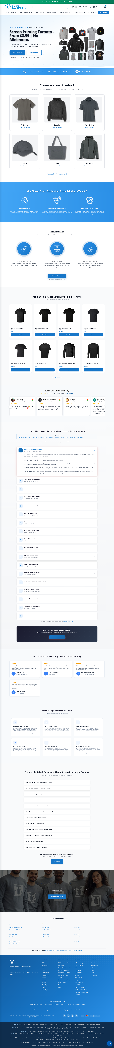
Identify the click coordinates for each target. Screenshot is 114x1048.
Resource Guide (63, 960)
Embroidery (78, 968)
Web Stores (91, 12)
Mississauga (75, 950)
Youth (43, 987)
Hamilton (70, 950)
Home (11, 27)
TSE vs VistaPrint (61, 1039)
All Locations (91, 1031)
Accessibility (76, 1042)
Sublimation (78, 975)
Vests (48, 1028)
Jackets (44, 980)
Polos (43, 970)
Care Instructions (80, 437)
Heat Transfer (78, 977)
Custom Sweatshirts (24, 12)
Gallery (92, 972)
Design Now (103, 12)
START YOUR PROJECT (57, 896)
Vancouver (50, 950)
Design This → (20, 334)
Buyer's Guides (62, 982)
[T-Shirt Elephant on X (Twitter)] (64, 1015)
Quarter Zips (100, 1027)
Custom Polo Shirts (78, 932)
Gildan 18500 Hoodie (56, 1033)
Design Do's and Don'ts (64, 968)
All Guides (59, 1035)
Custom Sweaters (77, 1038)
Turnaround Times (35, 437)
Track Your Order (79, 987)
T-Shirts (44, 963)
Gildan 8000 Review (82, 1033)
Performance (45, 975)
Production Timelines (13, 936)
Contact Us (94, 975)
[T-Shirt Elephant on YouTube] (76, 1015)
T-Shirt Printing (79, 963)
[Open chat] (109, 1043)
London (79, 1031)
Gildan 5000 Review (45, 927)
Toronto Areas (57, 437)
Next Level (35, 1024)
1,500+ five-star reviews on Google (39, 1010)
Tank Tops (45, 985)
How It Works (78, 985)
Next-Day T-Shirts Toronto (14, 943)
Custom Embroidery (66, 1038)
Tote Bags (45, 990)
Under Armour (68, 1024)
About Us (93, 963)
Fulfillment (77, 994)
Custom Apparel (51, 12)
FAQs (59, 987)
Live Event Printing (79, 982)
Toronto (31, 1004)
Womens (44, 977)
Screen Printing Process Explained (15, 927)
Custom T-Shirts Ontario (21, 27)
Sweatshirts (45, 965)
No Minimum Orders (98, 1038)
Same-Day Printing (12, 939)
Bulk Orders (51, 437)
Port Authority (96, 1024)
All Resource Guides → (46, 936)
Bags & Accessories (65, 12)
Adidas (61, 1024)
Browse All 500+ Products (56, 174)
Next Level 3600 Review (46, 932)
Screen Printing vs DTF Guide (14, 929)
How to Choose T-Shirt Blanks (14, 932)
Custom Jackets (77, 936)
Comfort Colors (43, 1024)
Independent (81, 1024)
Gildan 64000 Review (32, 1033)
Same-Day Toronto (80, 1004)
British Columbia (70, 1004)
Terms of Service (25, 1042)
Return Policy (46, 1042)
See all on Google (69, 393)
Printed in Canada (80, 1010)
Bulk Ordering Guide (13, 934)
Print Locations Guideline (65, 963)
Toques (77, 1027)
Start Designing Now (57, 637)
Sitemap (68, 1042)
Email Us (89, 71)
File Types (61, 965)
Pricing (29, 437)
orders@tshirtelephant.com (68, 621)
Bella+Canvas (27, 1024)
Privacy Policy (36, 1042)
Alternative (89, 1024)
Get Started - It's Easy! (55, 275)
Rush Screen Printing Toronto (14, 941)
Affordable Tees (92, 1027)
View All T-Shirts (56, 377)
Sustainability (94, 965)
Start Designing (34, 52)
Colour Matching (72, 437)
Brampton (80, 950)
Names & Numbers (63, 970)
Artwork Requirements (44, 437)
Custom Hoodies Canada (53, 1038)
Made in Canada (56, 1028)
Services (77, 960)
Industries (62, 437)
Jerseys (44, 982)
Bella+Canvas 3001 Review (46, 929)
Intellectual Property (87, 1042)
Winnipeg (66, 950)
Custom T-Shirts (9, 12)
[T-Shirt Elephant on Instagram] (72, 1015)
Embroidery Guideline (64, 972)
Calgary (46, 950)
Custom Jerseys (48, 1027)
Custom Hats (38, 12)
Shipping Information (58, 1042)
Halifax (84, 1031)
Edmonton (62, 950)
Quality (67, 437)
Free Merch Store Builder (81, 990)
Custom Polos (57, 1027)
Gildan (20, 1024)
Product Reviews (62, 985)
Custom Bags (77, 941)
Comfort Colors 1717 (44, 1033)
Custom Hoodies (78, 929)
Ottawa (58, 950)
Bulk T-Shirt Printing (50, 1039)
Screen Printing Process (22, 437)
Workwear (76, 939)
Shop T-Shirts (16, 52)
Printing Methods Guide (69, 1033)
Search (65, 7)
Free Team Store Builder (81, 992)
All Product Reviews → (46, 934)
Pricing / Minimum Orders (63, 976)
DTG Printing (78, 972)
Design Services (79, 980)
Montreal (54, 950)
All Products (65, 1028)
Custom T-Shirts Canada (39, 1038)
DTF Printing (78, 970)
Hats (43, 968)
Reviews (93, 970)
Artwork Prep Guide (93, 1033)
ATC (75, 1024)
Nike (57, 1024)
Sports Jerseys (79, 12)
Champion (51, 1024)
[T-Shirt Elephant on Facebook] (68, 1015)
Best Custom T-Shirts (72, 1039)
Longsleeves (45, 972)
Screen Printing (79, 965)
